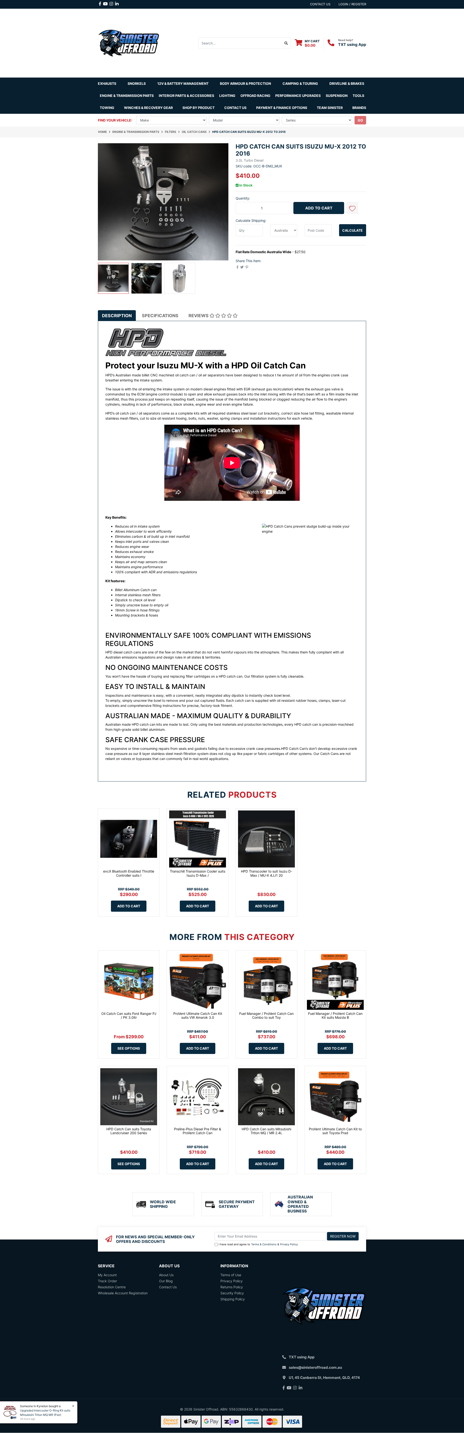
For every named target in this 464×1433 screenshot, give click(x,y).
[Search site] (286, 43)
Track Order (107, 1281)
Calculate (352, 230)
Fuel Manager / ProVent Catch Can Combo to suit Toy (266, 1015)
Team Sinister (330, 108)
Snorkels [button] (137, 83)
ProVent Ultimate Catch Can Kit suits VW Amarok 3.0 (197, 1015)
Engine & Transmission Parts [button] (127, 95)
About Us (166, 1275)
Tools (358, 95)
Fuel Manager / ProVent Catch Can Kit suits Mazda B (335, 1015)
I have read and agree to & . (258, 1244)
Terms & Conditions (263, 1244)
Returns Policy (231, 1287)
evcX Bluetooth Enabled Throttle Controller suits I (128, 873)
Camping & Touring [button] (300, 83)
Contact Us (235, 108)
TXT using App (352, 44)
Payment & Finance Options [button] (281, 108)
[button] (352, 208)
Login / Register (352, 4)
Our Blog (166, 1281)
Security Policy (232, 1293)
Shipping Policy (232, 1299)
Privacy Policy (289, 1244)
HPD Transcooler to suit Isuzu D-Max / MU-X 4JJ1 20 (266, 873)
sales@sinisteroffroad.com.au (315, 1367)
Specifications (160, 315)
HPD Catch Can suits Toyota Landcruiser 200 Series (128, 1131)
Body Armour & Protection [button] (245, 83)
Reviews (199, 315)
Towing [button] (107, 108)
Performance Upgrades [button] (298, 95)
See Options (128, 1048)
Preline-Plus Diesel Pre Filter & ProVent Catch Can (197, 1131)
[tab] (117, 315)
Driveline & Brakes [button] (346, 83)
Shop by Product (198, 108)
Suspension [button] (337, 95)
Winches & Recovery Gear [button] (148, 108)
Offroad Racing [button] (255, 95)
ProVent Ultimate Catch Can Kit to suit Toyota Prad (335, 1131)
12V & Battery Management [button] (183, 83)
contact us (320, 4)
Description (117, 315)
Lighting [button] (227, 95)
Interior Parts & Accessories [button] (186, 95)
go (360, 120)
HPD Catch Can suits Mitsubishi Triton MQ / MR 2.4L (266, 1131)
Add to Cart (319, 208)
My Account (107, 1275)
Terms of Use (230, 1275)
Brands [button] (359, 108)
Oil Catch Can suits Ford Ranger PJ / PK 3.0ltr (128, 1015)
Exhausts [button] (107, 83)
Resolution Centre (112, 1287)
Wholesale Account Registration (123, 1293)
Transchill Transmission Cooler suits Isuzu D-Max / (197, 873)
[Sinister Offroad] (129, 43)
